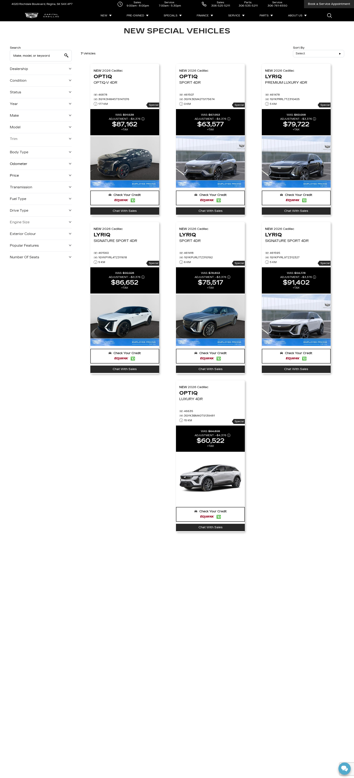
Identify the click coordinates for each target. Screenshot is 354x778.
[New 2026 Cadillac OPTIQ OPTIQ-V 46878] (124, 162)
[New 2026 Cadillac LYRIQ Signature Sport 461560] (124, 320)
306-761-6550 (277, 5)
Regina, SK (53, 4)
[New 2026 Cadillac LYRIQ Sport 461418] (210, 320)
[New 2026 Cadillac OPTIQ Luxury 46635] (210, 478)
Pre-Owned (135, 15)
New (104, 15)
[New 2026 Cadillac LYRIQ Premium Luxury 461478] (296, 162)
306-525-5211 (220, 5)
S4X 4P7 (66, 4)
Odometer (18, 164)
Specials (170, 15)
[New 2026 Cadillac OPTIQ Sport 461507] (210, 162)
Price (14, 175)
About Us (295, 15)
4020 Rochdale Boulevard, (28, 4)
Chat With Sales (125, 211)
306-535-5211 (248, 5)
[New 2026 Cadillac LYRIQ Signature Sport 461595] (296, 320)
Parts (264, 15)
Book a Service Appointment (329, 4)
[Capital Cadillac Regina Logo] (42, 15)
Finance (203, 15)
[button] (124, 198)
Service (234, 15)
